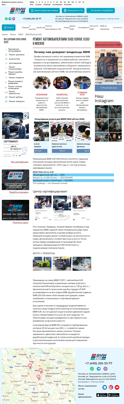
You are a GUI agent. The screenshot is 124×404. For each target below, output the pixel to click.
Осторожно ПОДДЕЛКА (102, 10)
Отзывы (81, 27)
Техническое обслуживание (14, 50)
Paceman (67, 4)
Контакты (117, 27)
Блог (87, 27)
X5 (69, 2)
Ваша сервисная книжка (46, 10)
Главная (25, 27)
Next (89, 138)
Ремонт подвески (16, 78)
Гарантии (40, 27)
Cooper (38, 4)
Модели (13, 34)
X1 (57, 2)
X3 (61, 2)
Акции (67, 27)
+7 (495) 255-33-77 (98, 363)
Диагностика (14, 59)
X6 (73, 2)
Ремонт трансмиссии (14, 92)
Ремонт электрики (16, 101)
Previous (34, 138)
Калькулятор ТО (75, 10)
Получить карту (20, 222)
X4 (65, 2)
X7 (80, 2)
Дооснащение (15, 63)
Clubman (46, 4)
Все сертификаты (19, 161)
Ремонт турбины (16, 97)
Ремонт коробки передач (15, 73)
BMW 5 (20, 34)
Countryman (57, 4)
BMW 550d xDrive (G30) (34, 34)
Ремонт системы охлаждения (15, 87)
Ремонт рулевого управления (15, 82)
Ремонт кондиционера (15, 68)
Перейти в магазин (18, 192)
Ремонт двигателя (16, 55)
